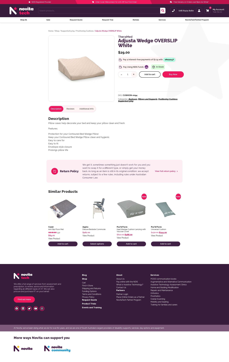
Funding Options (89, 291)
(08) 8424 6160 (186, 11)
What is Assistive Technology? (129, 285)
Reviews (70, 109)
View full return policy (165, 171)
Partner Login (122, 294)
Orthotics (155, 293)
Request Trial (107, 20)
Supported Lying (68, 31)
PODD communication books (163, 279)
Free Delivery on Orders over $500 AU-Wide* (191, 2)
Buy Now (173, 74)
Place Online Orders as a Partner (130, 297)
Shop (57, 31)
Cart (84, 283)
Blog (84, 275)
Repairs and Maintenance (162, 290)
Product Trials (89, 304)
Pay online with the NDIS (127, 282)
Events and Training (92, 308)
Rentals (136, 20)
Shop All (23, 20)
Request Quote (76, 20)
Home (50, 31)
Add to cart (149, 74)
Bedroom (132, 99)
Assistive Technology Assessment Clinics (169, 285)
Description (56, 109)
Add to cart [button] (62, 244)
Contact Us (121, 288)
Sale (48, 20)
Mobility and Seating (160, 302)
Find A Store (87, 286)
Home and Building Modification (165, 288)
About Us (120, 279)
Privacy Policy (88, 297)
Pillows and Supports (147, 99)
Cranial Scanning (158, 299)
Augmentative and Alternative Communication (171, 282)
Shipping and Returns (91, 288)
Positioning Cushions (84, 31)
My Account (218, 9)
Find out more (24, 299)
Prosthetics (155, 296)
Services (162, 20)
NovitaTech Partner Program (197, 20)
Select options (97, 244)
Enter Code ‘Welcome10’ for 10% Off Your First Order (116, 2)
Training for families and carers (164, 305)
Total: (217, 12)
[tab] (56, 109)
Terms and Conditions (91, 294)
